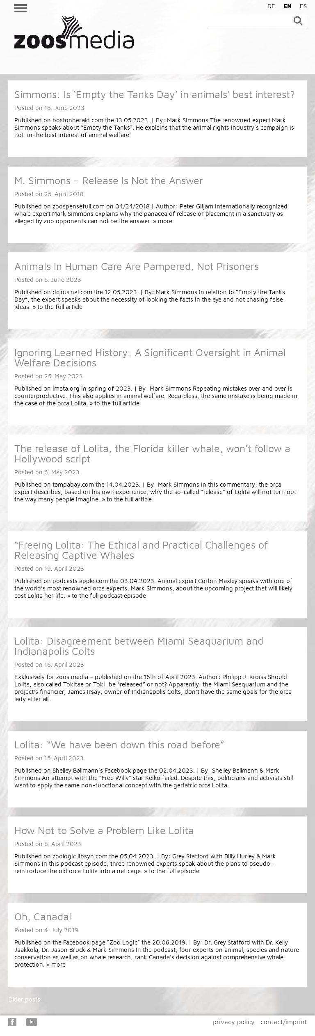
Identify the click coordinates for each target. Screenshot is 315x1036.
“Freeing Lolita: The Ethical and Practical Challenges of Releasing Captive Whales (141, 550)
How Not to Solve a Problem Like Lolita (104, 830)
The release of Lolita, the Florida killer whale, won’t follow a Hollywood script (152, 453)
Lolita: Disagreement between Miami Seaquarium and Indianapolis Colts (138, 646)
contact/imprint (283, 1021)
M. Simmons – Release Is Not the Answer (108, 180)
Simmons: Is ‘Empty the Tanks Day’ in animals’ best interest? (154, 94)
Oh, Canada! (43, 916)
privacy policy (234, 1021)
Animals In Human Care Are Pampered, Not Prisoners (136, 266)
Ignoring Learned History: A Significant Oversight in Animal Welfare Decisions (150, 357)
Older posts (24, 999)
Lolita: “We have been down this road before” (119, 744)
